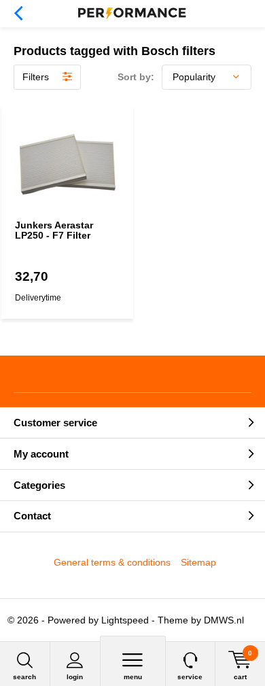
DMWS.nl (224, 620)
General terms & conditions (112, 562)
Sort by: (136, 76)
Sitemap (198, 562)
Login (75, 677)
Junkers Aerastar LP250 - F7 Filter (54, 230)
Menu (133, 677)
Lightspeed (125, 620)
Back (18, 13)
